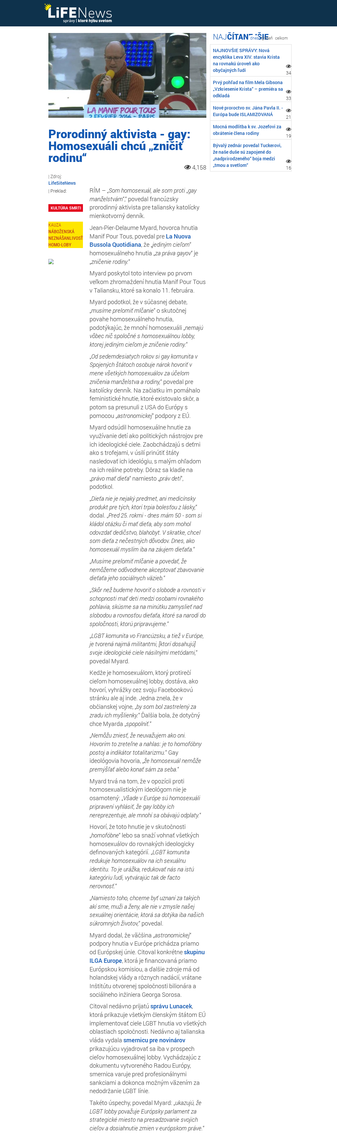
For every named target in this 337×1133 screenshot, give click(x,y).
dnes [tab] (254, 38)
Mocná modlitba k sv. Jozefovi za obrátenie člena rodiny (247, 129)
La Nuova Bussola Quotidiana (140, 240)
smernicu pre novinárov (154, 1040)
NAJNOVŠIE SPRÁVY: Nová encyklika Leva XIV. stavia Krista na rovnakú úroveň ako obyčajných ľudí (246, 60)
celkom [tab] (281, 38)
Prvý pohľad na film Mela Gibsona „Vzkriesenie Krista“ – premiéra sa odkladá (248, 89)
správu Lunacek (171, 1006)
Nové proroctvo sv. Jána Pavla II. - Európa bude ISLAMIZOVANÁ (248, 111)
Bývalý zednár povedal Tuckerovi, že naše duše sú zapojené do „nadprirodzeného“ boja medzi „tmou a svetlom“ (247, 155)
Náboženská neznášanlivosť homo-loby (65, 238)
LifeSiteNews (62, 183)
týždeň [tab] (267, 38)
